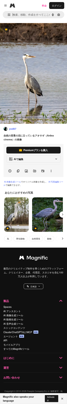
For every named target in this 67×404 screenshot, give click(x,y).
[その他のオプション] (51, 170)
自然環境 (36, 238)
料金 (44, 5)
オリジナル (23, 29)
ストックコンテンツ (14, 327)
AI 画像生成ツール (12, 181)
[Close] (62, 399)
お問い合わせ (11, 377)
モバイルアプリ (11, 344)
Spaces (7, 307)
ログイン (57, 5)
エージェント (13, 336)
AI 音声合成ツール (13, 323)
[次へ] (62, 214)
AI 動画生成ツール (13, 319)
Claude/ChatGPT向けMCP (20, 332)
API (5, 340)
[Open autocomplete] (7, 14)
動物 (49, 238)
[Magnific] (33, 258)
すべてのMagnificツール (16, 348)
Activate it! (50, 398)
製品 (6, 301)
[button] (33, 286)
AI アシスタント (12, 311)
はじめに (8, 358)
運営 (6, 368)
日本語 (33, 286)
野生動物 (20, 238)
